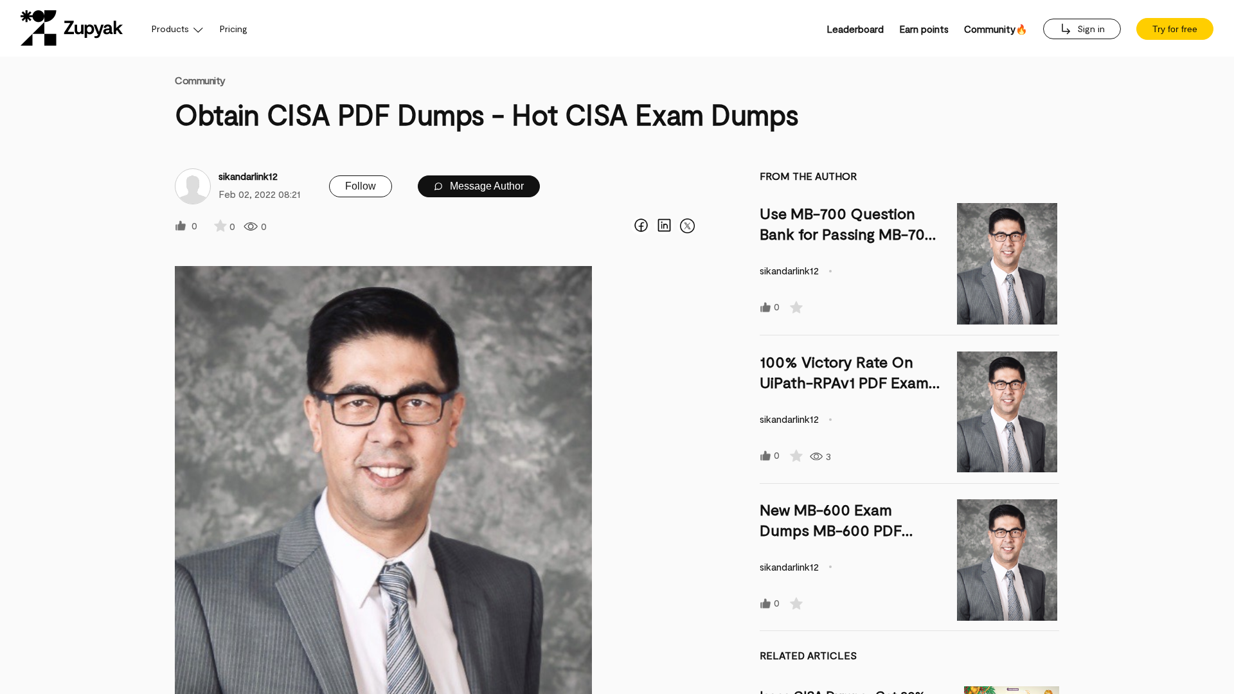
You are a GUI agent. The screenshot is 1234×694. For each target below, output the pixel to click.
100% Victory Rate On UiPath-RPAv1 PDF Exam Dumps (844, 382)
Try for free (1174, 29)
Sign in (1090, 28)
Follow (360, 186)
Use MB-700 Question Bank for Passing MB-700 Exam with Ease (847, 233)
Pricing (233, 28)
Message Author (485, 186)
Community (200, 80)
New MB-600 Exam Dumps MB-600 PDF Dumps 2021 (831, 530)
